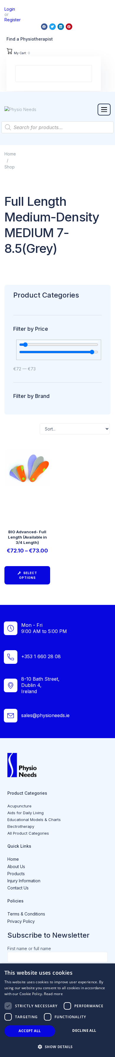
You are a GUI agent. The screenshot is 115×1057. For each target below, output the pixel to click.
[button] (104, 109)
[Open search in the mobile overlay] (57, 127)
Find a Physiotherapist (29, 38)
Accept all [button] (30, 1030)
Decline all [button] (84, 1030)
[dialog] (57, 1010)
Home (10, 153)
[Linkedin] (61, 26)
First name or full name (29, 948)
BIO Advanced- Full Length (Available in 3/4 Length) (27, 537)
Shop (9, 166)
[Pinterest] (69, 26)
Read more (53, 993)
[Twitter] (52, 26)
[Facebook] (44, 26)
